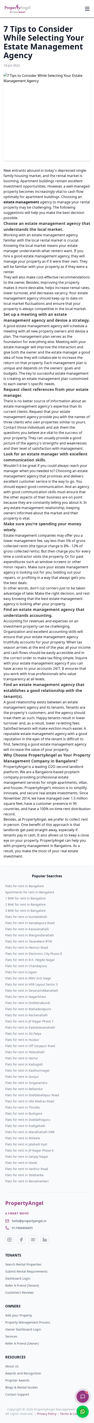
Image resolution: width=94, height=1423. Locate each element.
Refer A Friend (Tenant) (22, 1285)
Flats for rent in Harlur (21, 1058)
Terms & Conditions (74, 1414)
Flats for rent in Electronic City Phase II (33, 954)
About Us (12, 1366)
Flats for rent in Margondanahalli (29, 935)
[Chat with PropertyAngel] (83, 1396)
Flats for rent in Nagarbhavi (25, 997)
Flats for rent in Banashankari (27, 1181)
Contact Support (17, 1394)
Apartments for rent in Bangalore (29, 892)
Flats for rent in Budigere (23, 1113)
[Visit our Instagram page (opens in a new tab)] (9, 1239)
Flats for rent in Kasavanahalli (27, 929)
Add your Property (18, 1315)
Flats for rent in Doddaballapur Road (32, 1095)
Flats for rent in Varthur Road (26, 1169)
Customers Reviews (19, 1292)
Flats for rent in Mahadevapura (28, 1009)
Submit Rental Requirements (26, 1271)
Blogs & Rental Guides (21, 1387)
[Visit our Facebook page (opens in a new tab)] (21, 1239)
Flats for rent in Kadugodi (24, 1064)
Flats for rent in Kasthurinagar (27, 1070)
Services (11, 1336)
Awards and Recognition (23, 1373)
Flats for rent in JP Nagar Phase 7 (29, 1021)
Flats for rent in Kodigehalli (25, 1126)
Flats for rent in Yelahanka (24, 1175)
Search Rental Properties (23, 1264)
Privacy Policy (46, 1414)
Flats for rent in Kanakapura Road (30, 923)
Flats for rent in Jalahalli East (26, 1144)
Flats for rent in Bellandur (24, 1089)
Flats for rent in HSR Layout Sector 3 (31, 984)
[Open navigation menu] (87, 8)
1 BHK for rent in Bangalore (25, 898)
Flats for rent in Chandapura (26, 966)
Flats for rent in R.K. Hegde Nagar (30, 960)
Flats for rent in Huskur (22, 1040)
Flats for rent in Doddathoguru (27, 1120)
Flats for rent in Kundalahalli (26, 917)
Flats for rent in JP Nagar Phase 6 (29, 1150)
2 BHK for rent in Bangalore (25, 904)
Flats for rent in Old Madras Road (29, 1101)
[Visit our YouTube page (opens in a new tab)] (33, 1239)
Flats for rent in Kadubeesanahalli (30, 1027)
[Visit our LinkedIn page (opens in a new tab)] (45, 1239)
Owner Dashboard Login (23, 1329)
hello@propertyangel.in (29, 1221)
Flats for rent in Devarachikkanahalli (31, 990)
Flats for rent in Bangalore (24, 886)
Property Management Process (27, 1322)
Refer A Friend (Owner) (22, 1343)
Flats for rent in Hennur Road (26, 947)
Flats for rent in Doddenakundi (27, 1003)
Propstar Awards (17, 1380)
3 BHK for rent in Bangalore (25, 910)
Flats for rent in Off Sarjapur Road (30, 1046)
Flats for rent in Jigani (21, 972)
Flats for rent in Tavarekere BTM (28, 941)
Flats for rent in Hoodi (21, 1163)
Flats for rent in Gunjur (22, 1076)
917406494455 (22, 1228)
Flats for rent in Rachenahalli (26, 1015)
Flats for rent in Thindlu (22, 1107)
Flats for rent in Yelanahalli (25, 1052)
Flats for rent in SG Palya (23, 1033)
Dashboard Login (17, 1278)
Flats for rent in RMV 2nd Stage (28, 978)
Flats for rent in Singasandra (26, 1083)
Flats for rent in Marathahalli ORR (30, 1132)
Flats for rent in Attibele (22, 1138)
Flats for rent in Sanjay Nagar (26, 1156)
